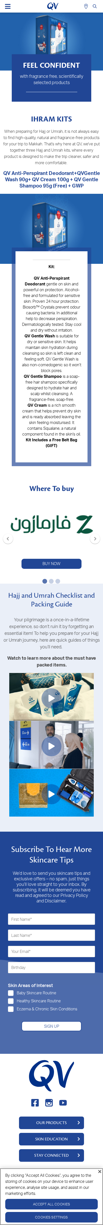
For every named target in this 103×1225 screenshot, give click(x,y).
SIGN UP (51, 1026)
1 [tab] (43, 581)
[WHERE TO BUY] (86, 6)
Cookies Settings (51, 1217)
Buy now (51, 563)
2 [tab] (50, 581)
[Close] (99, 1171)
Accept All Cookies (51, 1204)
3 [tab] (56, 581)
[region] (51, 1196)
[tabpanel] (51, 533)
